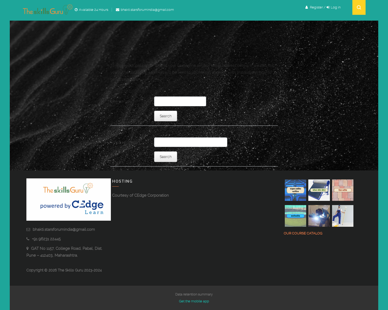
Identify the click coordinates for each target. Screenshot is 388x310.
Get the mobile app (194, 301)
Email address (123, 142)
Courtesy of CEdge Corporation (140, 195)
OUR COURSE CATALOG (303, 233)
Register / (318, 7)
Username (119, 101)
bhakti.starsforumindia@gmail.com (64, 229)
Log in (335, 7)
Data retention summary (194, 294)
